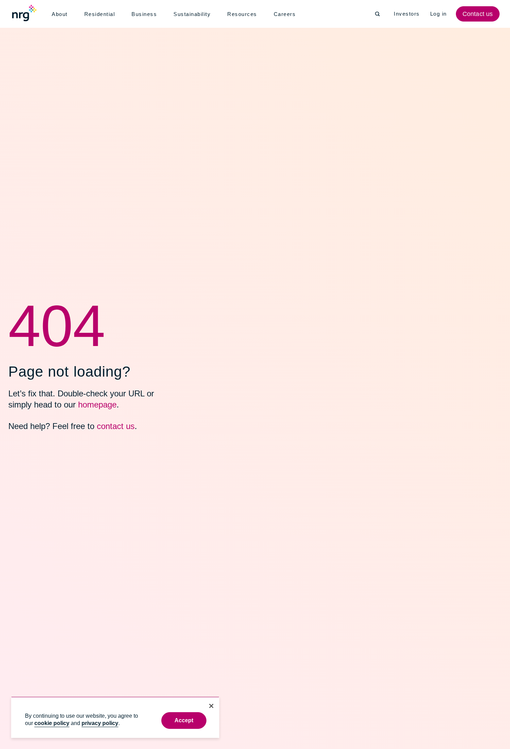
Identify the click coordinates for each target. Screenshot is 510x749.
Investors (407, 14)
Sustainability (193, 14)
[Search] (377, 14)
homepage (93, 405)
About (60, 14)
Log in (439, 14)
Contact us (478, 14)
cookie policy (51, 723)
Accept (184, 720)
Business (145, 14)
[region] (115, 717)
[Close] (211, 706)
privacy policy (100, 723)
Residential (101, 14)
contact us (111, 426)
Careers (286, 14)
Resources (244, 14)
